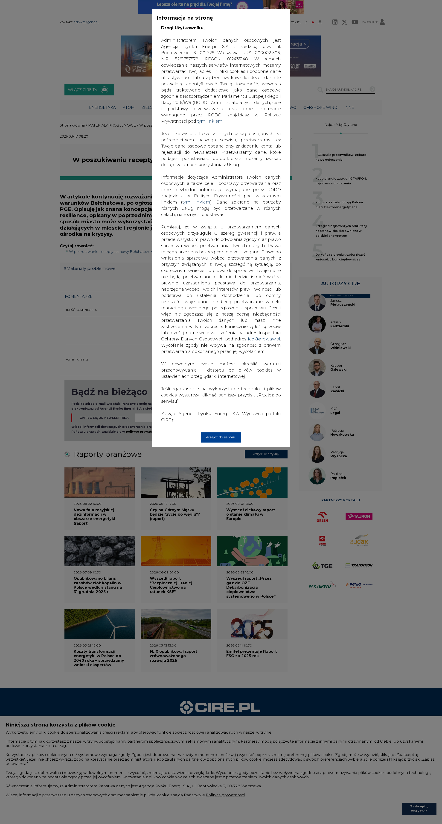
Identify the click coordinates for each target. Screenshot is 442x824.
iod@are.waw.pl (264, 339)
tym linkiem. (210, 121)
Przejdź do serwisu (221, 437)
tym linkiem (196, 202)
